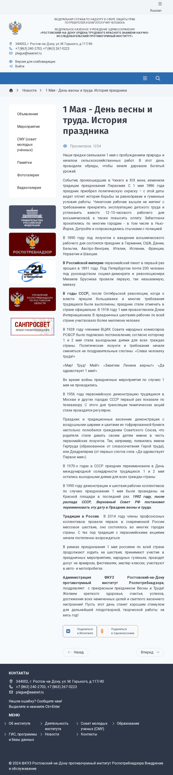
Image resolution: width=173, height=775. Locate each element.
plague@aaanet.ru (28, 53)
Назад (79, 652)
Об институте (19, 723)
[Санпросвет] (32, 326)
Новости (52, 734)
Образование (128, 723)
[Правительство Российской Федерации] (32, 217)
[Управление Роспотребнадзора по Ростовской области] (32, 299)
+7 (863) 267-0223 (56, 48)
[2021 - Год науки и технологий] (32, 271)
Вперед (147, 652)
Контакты (89, 734)
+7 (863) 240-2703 (28, 48)
